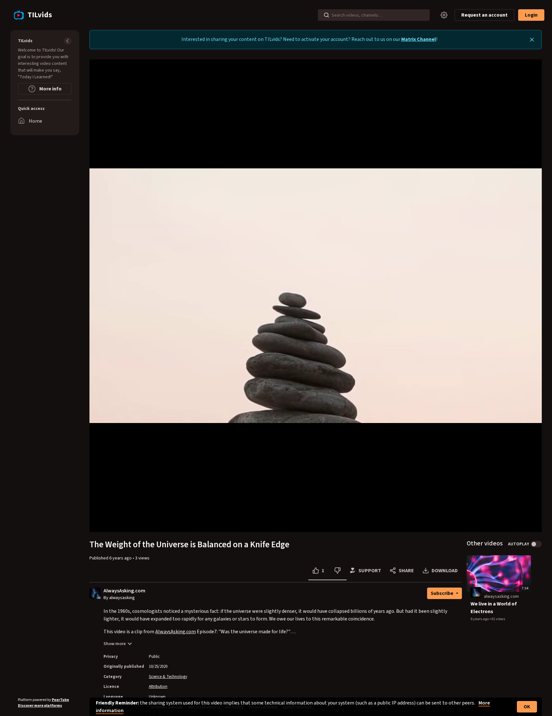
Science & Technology (168, 677)
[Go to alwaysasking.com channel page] (98, 595)
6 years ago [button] (121, 558)
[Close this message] (532, 39)
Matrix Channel (418, 39)
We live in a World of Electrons (494, 607)
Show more (114, 644)
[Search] (326, 15)
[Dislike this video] (337, 571)
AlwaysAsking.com (124, 591)
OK (527, 706)
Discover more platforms (40, 705)
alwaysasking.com (501, 596)
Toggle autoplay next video (536, 544)
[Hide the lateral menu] (68, 41)
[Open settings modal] (444, 15)
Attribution (158, 686)
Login (531, 15)
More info (50, 88)
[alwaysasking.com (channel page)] (476, 592)
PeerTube (60, 700)
